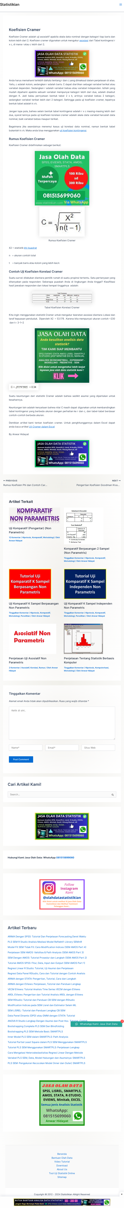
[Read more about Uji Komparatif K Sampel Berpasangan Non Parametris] (30, 583)
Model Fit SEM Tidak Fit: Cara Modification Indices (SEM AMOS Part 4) (47, 947)
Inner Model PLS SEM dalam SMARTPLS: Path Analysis (38, 1036)
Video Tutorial (62, 1161)
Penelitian (25, 616)
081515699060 (65, 857)
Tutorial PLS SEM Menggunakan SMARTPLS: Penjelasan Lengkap (43, 1047)
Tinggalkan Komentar (74, 558)
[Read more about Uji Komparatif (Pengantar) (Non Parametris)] (34, 515)
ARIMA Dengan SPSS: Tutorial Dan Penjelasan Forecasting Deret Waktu (47, 936)
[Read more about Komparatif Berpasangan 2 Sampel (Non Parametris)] (83, 525)
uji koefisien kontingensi (73, 130)
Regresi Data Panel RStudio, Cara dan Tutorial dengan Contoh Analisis (46, 973)
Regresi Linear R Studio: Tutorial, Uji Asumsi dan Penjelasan (40, 968)
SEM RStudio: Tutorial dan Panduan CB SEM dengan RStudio (41, 999)
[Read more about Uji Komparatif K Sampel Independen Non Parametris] (85, 583)
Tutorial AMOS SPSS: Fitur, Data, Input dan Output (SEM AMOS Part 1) (46, 963)
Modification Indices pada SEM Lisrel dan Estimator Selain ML (42, 1005)
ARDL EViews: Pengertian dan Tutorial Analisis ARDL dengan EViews (45, 994)
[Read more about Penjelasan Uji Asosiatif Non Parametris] (32, 638)
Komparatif (37, 537)
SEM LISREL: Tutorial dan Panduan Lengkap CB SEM (36, 1010)
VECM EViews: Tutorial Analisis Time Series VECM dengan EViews (44, 989)
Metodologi (48, 537)
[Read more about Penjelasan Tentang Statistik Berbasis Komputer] (83, 638)
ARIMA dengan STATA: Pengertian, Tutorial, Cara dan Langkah (42, 978)
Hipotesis (26, 537)
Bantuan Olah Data (62, 1157)
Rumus (42, 668)
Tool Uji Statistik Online (62, 1173)
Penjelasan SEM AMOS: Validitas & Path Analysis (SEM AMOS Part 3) (46, 952)
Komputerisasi (101, 668)
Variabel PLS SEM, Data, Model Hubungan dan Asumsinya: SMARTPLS (46, 1057)
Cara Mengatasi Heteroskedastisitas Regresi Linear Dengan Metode (45, 1052)
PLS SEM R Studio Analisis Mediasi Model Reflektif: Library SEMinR (45, 941)
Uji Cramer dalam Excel (42, 426)
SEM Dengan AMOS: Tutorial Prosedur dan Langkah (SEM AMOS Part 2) (47, 957)
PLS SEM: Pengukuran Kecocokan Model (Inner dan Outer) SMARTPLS (46, 1063)
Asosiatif (25, 668)
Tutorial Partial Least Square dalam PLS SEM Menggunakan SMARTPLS (47, 1042)
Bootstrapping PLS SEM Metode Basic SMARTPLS (35, 1031)
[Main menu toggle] (120, 4)
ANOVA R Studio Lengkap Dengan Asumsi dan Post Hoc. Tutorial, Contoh (47, 1021)
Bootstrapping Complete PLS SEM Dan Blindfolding (36, 1026)
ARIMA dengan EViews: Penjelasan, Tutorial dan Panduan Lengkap (44, 984)
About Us (62, 1169)
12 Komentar (15, 537)
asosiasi (83, 40)
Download (62, 1165)
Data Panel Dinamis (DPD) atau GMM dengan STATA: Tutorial (41, 1015)
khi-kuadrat (30, 247)
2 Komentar (14, 668)
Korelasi (34, 668)
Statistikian (9, 4)
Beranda (62, 1153)
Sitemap (62, 1177)
